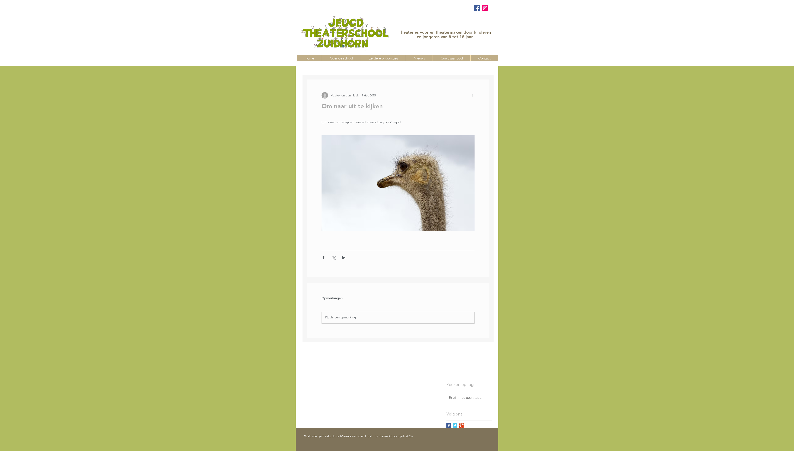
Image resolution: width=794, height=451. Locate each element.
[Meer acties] (472, 95)
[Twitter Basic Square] (455, 425)
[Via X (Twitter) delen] (334, 258)
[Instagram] (485, 8)
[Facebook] (477, 8)
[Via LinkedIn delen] (344, 258)
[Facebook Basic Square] (448, 425)
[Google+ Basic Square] (461, 425)
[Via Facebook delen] (323, 258)
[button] (451, 58)
